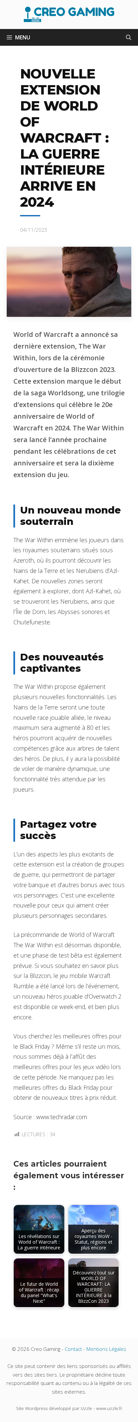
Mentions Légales (106, 1349)
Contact (73, 1349)
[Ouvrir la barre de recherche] (128, 37)
